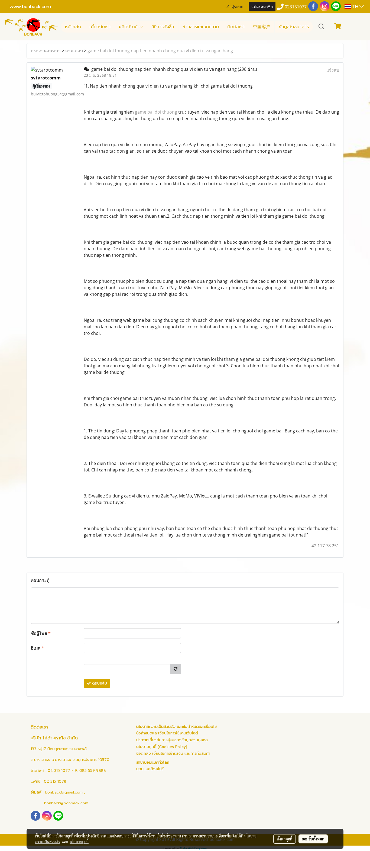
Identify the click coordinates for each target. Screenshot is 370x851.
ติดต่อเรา (236, 27)
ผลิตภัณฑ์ (129, 27)
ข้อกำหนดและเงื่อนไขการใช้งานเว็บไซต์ (167, 733)
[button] (321, 26)
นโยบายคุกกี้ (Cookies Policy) (161, 747)
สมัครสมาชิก (262, 6)
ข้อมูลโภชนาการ (294, 27)
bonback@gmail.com (64, 792)
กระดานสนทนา (46, 51)
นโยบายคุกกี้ (79, 841)
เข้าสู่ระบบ (234, 6)
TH (355, 6)
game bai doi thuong (156, 112)
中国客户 (261, 27)
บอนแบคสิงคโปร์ (150, 769)
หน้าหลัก (73, 27)
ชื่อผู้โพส (41, 633)
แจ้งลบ (332, 70)
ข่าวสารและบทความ (201, 27)
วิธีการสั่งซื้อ (162, 27)
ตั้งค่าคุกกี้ (284, 838)
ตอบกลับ (99, 683)
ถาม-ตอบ (74, 51)
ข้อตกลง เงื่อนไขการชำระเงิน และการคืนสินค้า (173, 753)
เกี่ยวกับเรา (100, 27)
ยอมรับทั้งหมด (313, 838)
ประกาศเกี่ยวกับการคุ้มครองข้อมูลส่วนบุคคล (172, 740)
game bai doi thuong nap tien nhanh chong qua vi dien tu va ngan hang (160, 51)
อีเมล (37, 648)
